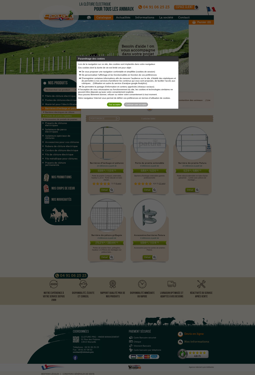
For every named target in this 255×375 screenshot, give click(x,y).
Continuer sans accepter (136, 104)
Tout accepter (114, 104)
